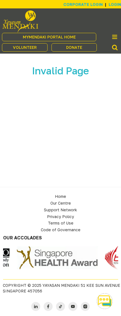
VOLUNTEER (25, 47)
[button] (105, 301)
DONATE (74, 47)
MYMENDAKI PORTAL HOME (49, 37)
